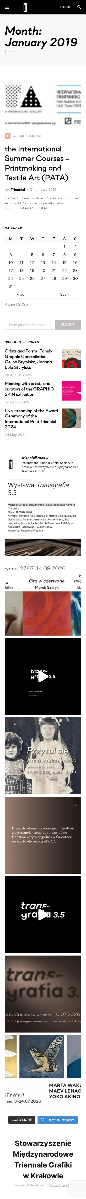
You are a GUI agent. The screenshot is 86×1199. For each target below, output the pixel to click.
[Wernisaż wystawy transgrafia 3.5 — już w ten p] (43, 914)
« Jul (21, 295)
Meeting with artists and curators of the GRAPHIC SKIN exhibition (29, 389)
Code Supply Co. (61, 1185)
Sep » (65, 295)
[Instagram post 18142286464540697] (43, 835)
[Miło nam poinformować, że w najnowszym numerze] (43, 517)
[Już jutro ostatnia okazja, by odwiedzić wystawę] (43, 676)
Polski (65, 7)
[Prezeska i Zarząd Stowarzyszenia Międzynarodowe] (43, 597)
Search (68, 324)
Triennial (18, 189)
